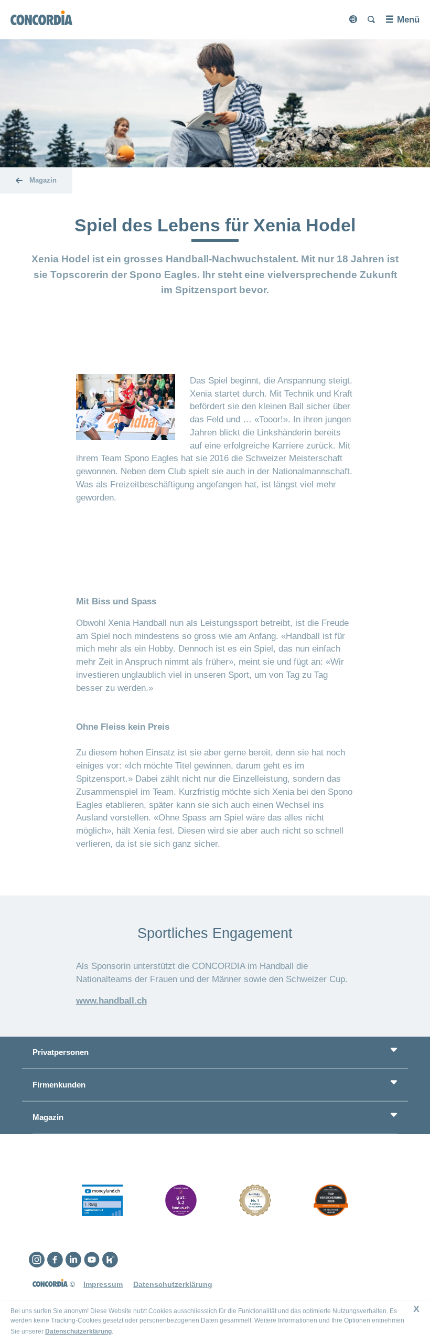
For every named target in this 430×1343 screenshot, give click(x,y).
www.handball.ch (111, 1000)
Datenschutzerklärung (78, 1331)
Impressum (103, 1284)
